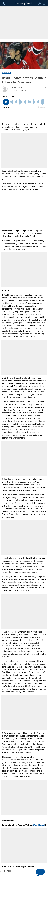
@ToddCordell (38, 825)
